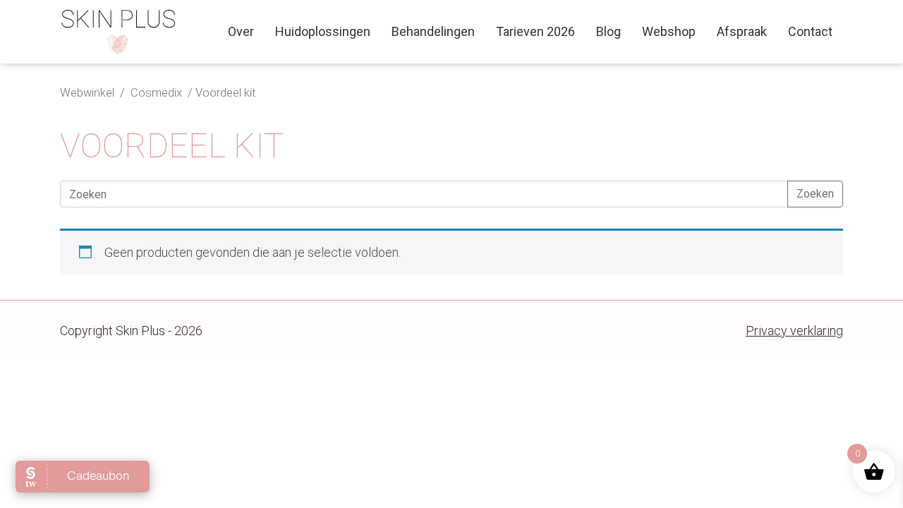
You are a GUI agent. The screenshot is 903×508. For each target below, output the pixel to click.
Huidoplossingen (322, 31)
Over (241, 31)
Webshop (669, 31)
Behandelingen (433, 31)
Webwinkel (87, 92)
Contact (810, 31)
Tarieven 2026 (535, 31)
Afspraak (742, 31)
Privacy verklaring (794, 330)
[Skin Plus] (119, 32)
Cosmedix (158, 92)
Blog (608, 31)
